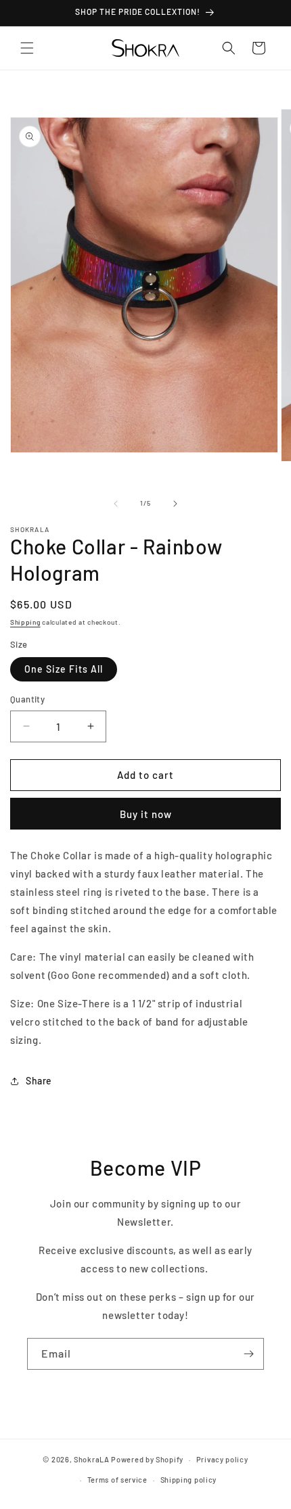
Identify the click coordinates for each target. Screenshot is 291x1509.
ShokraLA (92, 1459)
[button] (27, 48)
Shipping (25, 622)
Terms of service (117, 1479)
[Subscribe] (248, 1354)
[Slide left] (116, 504)
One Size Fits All (63, 669)
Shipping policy (188, 1479)
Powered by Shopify (147, 1459)
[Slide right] (175, 504)
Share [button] (39, 1080)
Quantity (27, 699)
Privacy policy (222, 1459)
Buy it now (146, 814)
